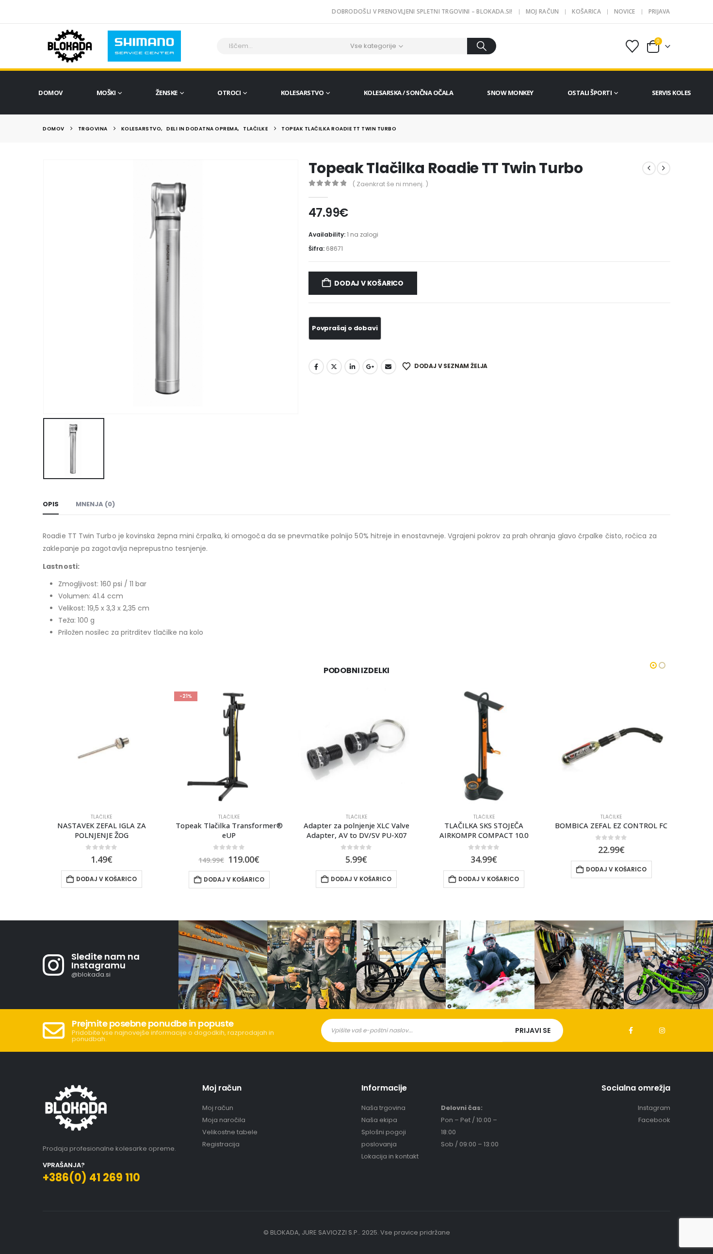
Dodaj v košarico (369, 283)
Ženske (167, 92)
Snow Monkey (510, 92)
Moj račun (542, 11)
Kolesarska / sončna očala (409, 92)
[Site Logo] (70, 46)
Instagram (662, 1030)
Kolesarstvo (302, 92)
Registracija (221, 1144)
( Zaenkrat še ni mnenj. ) (390, 184)
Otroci (229, 92)
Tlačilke (101, 816)
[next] (663, 168)
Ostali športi (589, 92)
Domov (50, 92)
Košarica (586, 11)
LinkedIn (352, 366)
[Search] (482, 46)
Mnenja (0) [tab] (95, 504)
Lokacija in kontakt (390, 1156)
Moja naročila (223, 1120)
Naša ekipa (379, 1120)
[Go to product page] (102, 746)
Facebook (316, 366)
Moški (106, 92)
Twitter (334, 366)
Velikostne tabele (230, 1132)
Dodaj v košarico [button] (106, 879)
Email (388, 366)
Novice (624, 11)
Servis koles (671, 92)
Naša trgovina (383, 1107)
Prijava (659, 11)
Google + (370, 366)
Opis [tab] (51, 504)
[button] (653, 665)
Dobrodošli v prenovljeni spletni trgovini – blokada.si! (422, 11)
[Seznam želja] (632, 46)
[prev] (649, 168)
